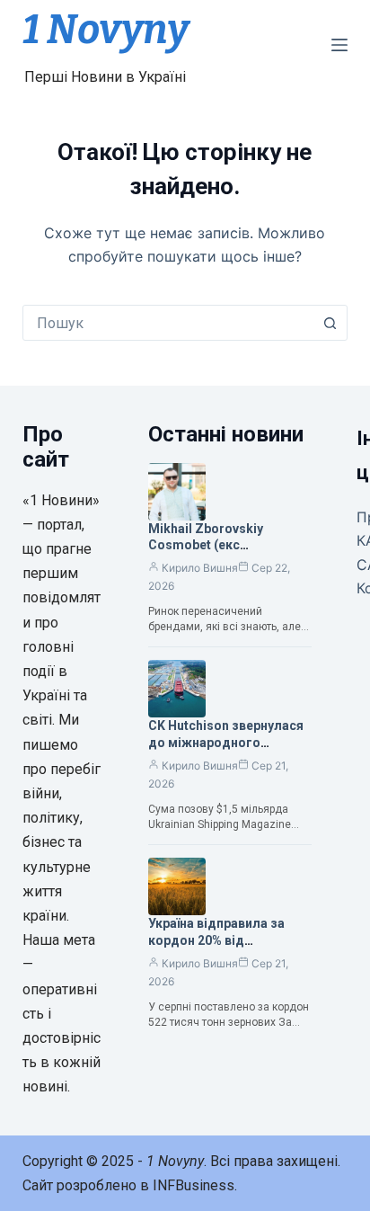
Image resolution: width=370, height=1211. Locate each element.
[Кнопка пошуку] (330, 323)
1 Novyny (105, 29)
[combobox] (168, 323)
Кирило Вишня (200, 567)
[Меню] (339, 45)
